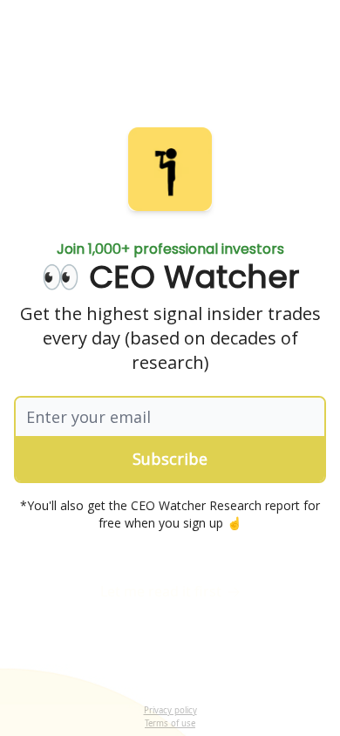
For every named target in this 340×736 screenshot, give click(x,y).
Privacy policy (170, 710)
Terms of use (170, 723)
